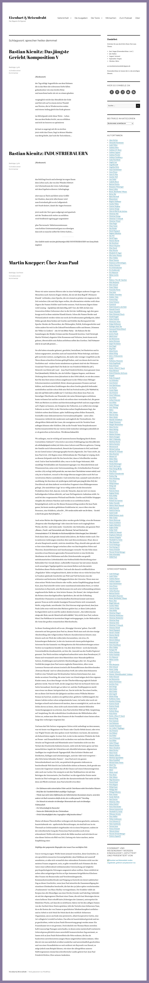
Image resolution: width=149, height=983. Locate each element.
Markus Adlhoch (114, 755)
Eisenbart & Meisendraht (27, 17)
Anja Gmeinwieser (115, 170)
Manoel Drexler (114, 745)
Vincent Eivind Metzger (117, 552)
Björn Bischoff (114, 197)
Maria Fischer (113, 427)
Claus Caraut (113, 226)
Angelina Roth (114, 167)
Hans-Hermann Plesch (116, 314)
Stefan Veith (113, 530)
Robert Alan (113, 498)
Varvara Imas (113, 826)
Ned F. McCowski (115, 466)
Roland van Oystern (116, 501)
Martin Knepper (114, 437)
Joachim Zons (113, 684)
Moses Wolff (113, 461)
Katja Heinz (113, 714)
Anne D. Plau (113, 175)
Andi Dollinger (114, 574)
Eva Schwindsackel (115, 268)
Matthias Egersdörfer (116, 758)
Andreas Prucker (114, 155)
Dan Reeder (113, 229)
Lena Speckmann (114, 385)
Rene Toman (113, 795)
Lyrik (18, 67)
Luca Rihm (112, 403)
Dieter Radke (113, 638)
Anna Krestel (113, 589)
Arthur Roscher (114, 591)
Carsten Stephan (114, 206)
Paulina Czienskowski (116, 474)
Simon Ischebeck (115, 523)
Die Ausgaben (81, 18)
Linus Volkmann (114, 395)
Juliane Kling (113, 354)
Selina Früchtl (114, 804)
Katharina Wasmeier (116, 361)
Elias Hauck (113, 248)
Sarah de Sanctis (114, 510)
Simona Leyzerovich (116, 809)
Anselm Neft (113, 177)
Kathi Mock (113, 709)
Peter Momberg (114, 479)
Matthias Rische (114, 442)
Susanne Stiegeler (115, 537)
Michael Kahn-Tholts (116, 763)
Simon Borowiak (114, 520)
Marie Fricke (113, 753)
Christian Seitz (114, 623)
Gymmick (112, 305)
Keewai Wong (113, 719)
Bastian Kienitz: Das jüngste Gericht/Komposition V (39, 54)
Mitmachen (111, 18)
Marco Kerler (113, 417)
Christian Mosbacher (116, 616)
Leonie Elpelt (113, 390)
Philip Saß (112, 486)
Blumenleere (113, 199)
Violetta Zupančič (115, 836)
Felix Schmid (113, 285)
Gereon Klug (113, 300)
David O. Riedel (114, 633)
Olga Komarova (114, 780)
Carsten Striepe (114, 209)
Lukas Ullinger (114, 405)
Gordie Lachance (114, 672)
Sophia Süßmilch (115, 525)
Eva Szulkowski (114, 270)
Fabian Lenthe (114, 275)
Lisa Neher (112, 398)
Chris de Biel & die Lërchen (118, 211)
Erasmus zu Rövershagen (117, 263)
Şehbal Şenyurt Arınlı (116, 515)
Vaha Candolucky (115, 824)
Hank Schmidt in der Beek (118, 307)
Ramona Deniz (114, 491)
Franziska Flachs (114, 290)
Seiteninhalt (63, 18)
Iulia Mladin (113, 332)
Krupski (111, 376)
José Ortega (113, 687)
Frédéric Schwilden (115, 295)
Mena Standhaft (114, 760)
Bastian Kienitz (114, 184)
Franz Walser (113, 287)
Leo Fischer (113, 388)
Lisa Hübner (113, 733)
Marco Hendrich (114, 748)
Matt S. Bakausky (115, 439)
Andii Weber (113, 145)
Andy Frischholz (114, 160)
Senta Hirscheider (115, 807)
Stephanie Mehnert (115, 535)
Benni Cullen (113, 189)
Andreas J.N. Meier (115, 150)
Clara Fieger (113, 224)
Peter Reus (112, 481)
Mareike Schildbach (115, 420)
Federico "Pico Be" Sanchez (118, 280)
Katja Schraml (114, 366)
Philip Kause (113, 787)
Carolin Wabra (114, 204)
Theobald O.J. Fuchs (115, 540)
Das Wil (111, 236)
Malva (111, 410)
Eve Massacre (113, 273)
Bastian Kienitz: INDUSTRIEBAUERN (48, 153)
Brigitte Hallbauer (115, 202)
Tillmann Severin (115, 814)
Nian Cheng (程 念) (115, 469)
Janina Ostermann (115, 682)
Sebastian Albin (114, 802)
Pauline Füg (113, 476)
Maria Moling (113, 430)
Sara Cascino (113, 799)
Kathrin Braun (114, 711)
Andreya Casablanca (115, 157)
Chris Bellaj (113, 611)
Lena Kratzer (113, 383)
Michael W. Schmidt (116, 452)
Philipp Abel (113, 790)
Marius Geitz (113, 432)
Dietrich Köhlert (114, 640)
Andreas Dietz (114, 148)
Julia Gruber (113, 689)
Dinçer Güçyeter (114, 246)
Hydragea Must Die (115, 327)
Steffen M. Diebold (115, 533)
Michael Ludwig (114, 449)
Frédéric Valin (113, 297)
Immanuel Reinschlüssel (117, 329)
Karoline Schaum (115, 701)
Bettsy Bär (112, 194)
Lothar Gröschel (114, 400)
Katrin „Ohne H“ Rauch (117, 368)
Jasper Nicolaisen (115, 344)
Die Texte (95, 18)
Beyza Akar (113, 601)
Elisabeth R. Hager (115, 253)
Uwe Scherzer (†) (114, 821)
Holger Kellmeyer (115, 324)
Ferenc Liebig (113, 669)
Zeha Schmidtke (114, 555)
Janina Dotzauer (114, 341)
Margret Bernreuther (116, 425)
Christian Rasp (114, 620)
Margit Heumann (115, 422)
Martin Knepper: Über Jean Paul (43, 262)
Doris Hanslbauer (115, 645)
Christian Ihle (114, 214)
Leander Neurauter (115, 726)
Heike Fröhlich (114, 319)
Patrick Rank (113, 782)
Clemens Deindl (114, 628)
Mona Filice (113, 768)
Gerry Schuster (114, 302)
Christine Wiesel (114, 221)
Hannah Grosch (114, 309)
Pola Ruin (112, 488)
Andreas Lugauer (114, 153)
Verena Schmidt (114, 550)
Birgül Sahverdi (114, 603)
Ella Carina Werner (115, 256)
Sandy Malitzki (114, 797)
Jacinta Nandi (113, 334)
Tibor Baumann (114, 542)
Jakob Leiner (113, 336)
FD (110, 278)
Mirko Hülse (113, 459)
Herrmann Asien (114, 322)
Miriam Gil (113, 457)
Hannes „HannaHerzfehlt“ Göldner (120, 674)
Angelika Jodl (113, 165)
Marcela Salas (113, 415)
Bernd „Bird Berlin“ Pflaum (118, 192)
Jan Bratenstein (114, 339)
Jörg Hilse (112, 349)
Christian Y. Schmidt (116, 219)
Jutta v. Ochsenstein (116, 356)
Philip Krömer (114, 484)
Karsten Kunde (114, 704)
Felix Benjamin (114, 282)
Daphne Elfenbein (115, 233)
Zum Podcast (125, 18)
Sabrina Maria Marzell (116, 506)
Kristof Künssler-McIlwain (118, 373)
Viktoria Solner (114, 831)
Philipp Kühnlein (115, 792)
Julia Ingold (113, 694)
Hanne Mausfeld (114, 312)
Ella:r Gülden (113, 258)
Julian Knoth (113, 351)
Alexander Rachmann (116, 143)
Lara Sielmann (114, 723)
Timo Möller (113, 817)
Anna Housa (113, 172)
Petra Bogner (113, 785)
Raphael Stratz (114, 493)
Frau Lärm (112, 292)
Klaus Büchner (114, 371)
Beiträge (12, 67)
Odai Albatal (113, 777)
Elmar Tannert (114, 260)
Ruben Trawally (114, 503)
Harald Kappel (114, 317)
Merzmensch (113, 447)
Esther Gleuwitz (114, 265)
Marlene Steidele (114, 434)
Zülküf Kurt (113, 557)
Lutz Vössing (113, 408)
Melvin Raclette (114, 444)
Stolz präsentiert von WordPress (39, 972)
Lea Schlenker (113, 381)
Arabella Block (114, 182)
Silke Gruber (113, 518)
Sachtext (19, 273)
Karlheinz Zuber (114, 699)
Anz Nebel (112, 180)
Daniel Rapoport (114, 231)
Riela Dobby (113, 496)
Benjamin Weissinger (116, 187)
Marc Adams (113, 412)
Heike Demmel (114, 677)
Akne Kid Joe (113, 140)
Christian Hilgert (115, 613)
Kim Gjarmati (114, 721)
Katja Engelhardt (114, 363)
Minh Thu (112, 765)
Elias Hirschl (113, 251)
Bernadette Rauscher (116, 596)
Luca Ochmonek (114, 738)
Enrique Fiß (113, 650)
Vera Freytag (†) (114, 547)
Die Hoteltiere (114, 243)
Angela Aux (113, 162)
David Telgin (113, 238)
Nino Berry (113, 471)
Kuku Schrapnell (114, 378)
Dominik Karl (113, 643)
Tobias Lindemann (115, 819)
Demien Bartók (114, 241)
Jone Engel (112, 346)
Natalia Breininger (115, 464)
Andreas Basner (114, 579)
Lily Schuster (113, 393)
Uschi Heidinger (114, 545)
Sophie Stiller (113, 528)
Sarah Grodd (113, 513)
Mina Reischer (114, 454)
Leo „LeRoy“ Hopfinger (116, 728)
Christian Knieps (114, 216)
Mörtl (111, 770)
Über (137, 18)
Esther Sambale (114, 652)
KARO (111, 358)
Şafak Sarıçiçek (114, 508)
